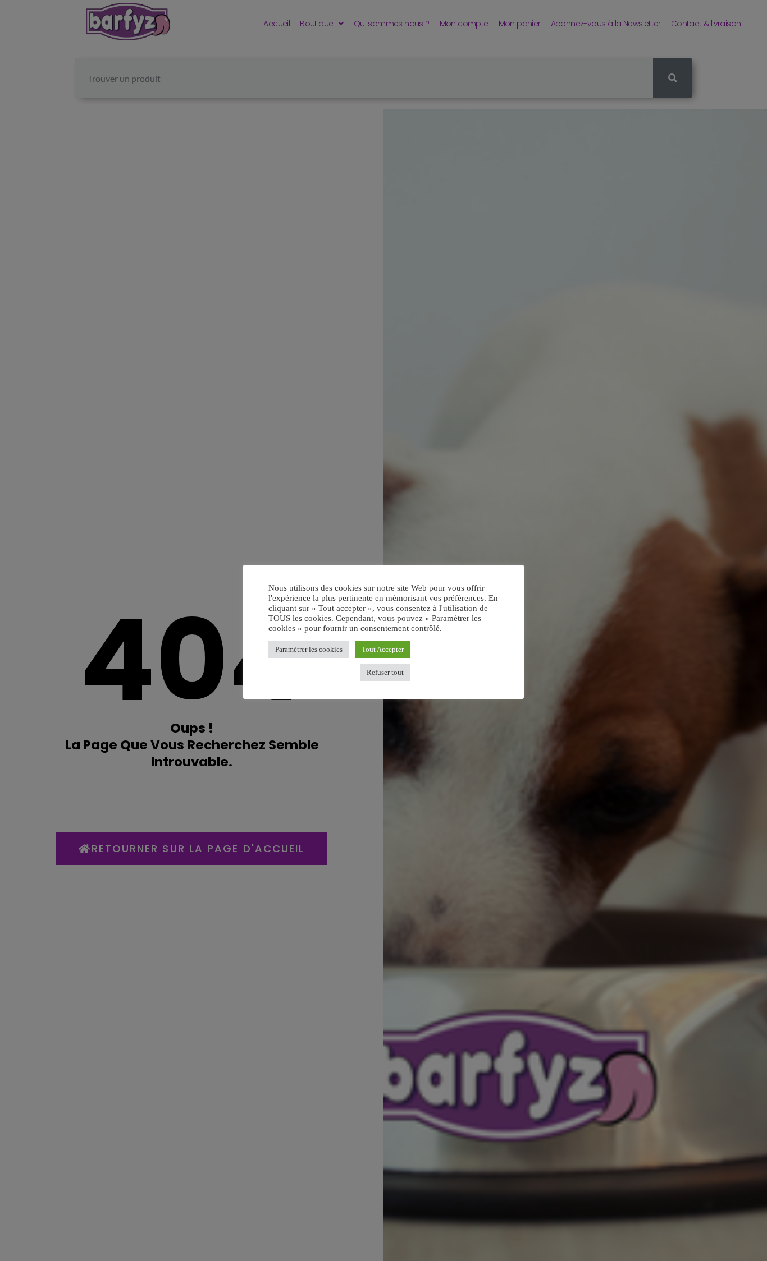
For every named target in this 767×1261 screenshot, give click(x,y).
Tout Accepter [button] (383, 649)
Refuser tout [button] (385, 672)
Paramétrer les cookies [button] (309, 649)
